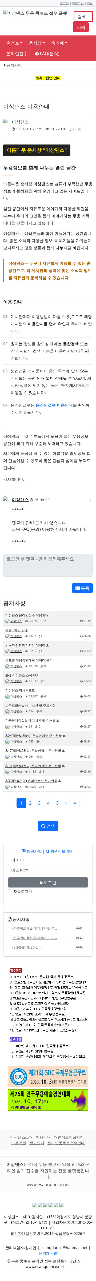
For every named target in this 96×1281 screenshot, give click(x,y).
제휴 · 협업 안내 (16, 630)
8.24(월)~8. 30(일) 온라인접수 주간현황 (33, 735)
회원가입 (78, 3)
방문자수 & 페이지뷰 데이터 (25, 645)
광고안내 (36, 1142)
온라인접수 (17, 54)
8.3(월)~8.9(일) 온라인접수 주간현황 (31, 780)
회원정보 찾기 (61, 851)
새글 (90, 3)
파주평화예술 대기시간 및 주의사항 (30, 705)
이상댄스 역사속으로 (20, 690)
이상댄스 (20, 122)
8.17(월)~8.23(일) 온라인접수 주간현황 (33, 750)
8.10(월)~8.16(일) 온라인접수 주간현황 (33, 766)
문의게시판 (48, 1253)
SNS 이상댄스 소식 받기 (22, 675)
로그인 (64, 3)
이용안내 (43, 1137)
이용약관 (18, 1142)
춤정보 (12, 43)
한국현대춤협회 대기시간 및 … (34, 937)
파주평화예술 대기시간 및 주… (34, 928)
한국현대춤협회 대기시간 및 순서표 (30, 720)
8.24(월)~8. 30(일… (26, 947)
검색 (81, 27)
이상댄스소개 (21, 1137)
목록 (84, 588)
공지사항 (14, 65)
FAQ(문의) (49, 54)
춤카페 (57, 43)
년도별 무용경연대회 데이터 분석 (29, 660)
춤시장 (35, 43)
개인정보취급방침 (69, 1137)
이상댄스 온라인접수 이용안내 (27, 615)
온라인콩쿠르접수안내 (66, 1142)
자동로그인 (22, 891)
